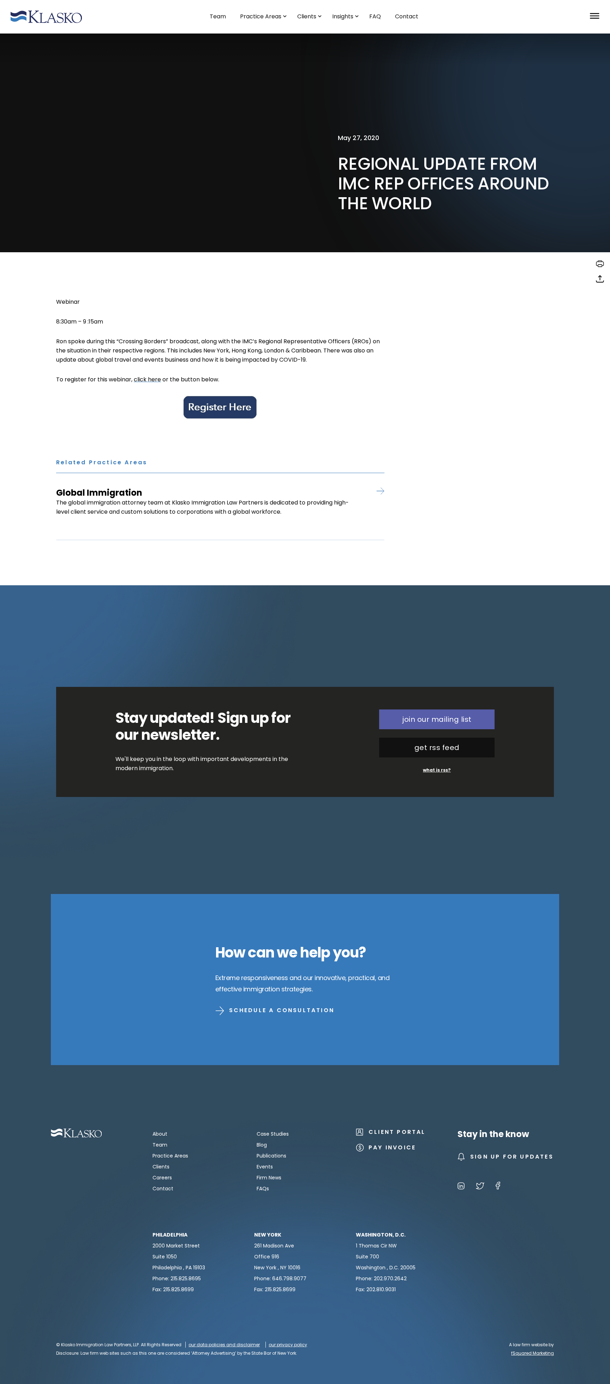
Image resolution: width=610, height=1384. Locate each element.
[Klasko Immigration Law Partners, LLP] (46, 17)
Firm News (269, 1177)
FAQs (263, 1188)
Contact (162, 1188)
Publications (271, 1155)
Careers (162, 1177)
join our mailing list (437, 719)
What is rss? (437, 770)
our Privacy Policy (288, 1345)
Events (265, 1166)
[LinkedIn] (461, 1186)
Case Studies (273, 1133)
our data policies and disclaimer (224, 1345)
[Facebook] (498, 1186)
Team (159, 1144)
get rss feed (437, 748)
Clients (160, 1166)
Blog (262, 1144)
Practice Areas (170, 1155)
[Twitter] (480, 1186)
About (159, 1133)
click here (147, 379)
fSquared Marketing (532, 1353)
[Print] (600, 266)
